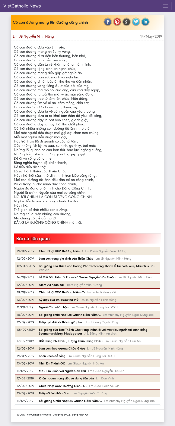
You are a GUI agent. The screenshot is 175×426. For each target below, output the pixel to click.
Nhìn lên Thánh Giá (52, 363)
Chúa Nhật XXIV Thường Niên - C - (63, 386)
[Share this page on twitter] (136, 22)
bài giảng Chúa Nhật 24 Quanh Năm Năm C (70, 401)
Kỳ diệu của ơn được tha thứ (58, 300)
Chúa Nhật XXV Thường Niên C (61, 251)
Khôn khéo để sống (52, 356)
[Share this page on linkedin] (145, 22)
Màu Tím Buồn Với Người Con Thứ (62, 371)
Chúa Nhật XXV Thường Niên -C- (62, 292)
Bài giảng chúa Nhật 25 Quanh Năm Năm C (70, 315)
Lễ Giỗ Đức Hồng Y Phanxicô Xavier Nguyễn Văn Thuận (77, 277)
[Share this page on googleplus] (126, 22)
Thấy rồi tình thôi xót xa (54, 393)
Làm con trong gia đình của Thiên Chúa (66, 258)
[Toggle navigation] (166, 6)
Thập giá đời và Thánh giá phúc (61, 322)
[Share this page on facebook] (108, 22)
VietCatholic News (22, 6)
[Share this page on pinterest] (117, 22)
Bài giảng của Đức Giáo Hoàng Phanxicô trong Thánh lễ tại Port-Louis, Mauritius (94, 266)
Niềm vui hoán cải (51, 285)
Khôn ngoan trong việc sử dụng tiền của (66, 378)
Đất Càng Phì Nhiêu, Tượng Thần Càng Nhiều (70, 341)
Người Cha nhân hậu (54, 307)
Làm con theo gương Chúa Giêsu (62, 348)
